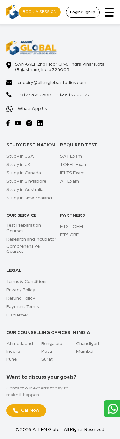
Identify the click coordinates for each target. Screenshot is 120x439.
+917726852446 (35, 95)
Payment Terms (22, 307)
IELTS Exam (72, 173)
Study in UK (18, 164)
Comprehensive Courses (23, 249)
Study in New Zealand (29, 198)
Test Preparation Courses (23, 228)
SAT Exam (71, 156)
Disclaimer (17, 315)
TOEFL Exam (74, 164)
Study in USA (20, 156)
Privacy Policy (20, 290)
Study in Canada (23, 173)
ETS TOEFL (72, 226)
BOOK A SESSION (40, 12)
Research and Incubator (31, 239)
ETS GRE (69, 235)
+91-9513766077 (72, 95)
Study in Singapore (26, 181)
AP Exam (69, 181)
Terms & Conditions (27, 281)
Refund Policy (20, 298)
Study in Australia (25, 189)
